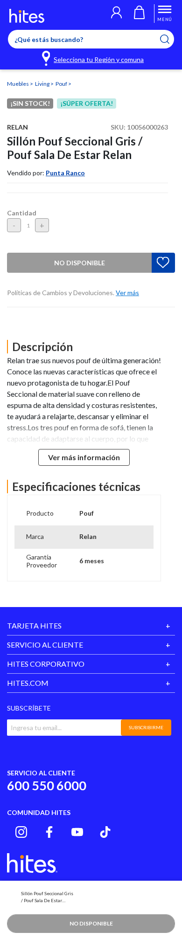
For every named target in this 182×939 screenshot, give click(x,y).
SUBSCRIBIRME (146, 727)
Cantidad (21, 213)
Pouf (62, 83)
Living (42, 83)
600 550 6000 (46, 785)
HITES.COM (28, 682)
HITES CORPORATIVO (45, 663)
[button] (116, 13)
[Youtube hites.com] (77, 832)
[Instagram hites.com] (21, 832)
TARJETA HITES (34, 625)
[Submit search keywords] (170, 39)
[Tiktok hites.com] (105, 832)
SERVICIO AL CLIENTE (45, 644)
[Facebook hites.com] (49, 832)
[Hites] (26, 16)
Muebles (18, 83)
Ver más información (84, 457)
